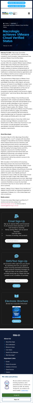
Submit (16, 246)
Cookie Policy (24, 390)
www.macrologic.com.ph (8, 203)
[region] (16, 388)
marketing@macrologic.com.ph (9, 205)
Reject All (16, 399)
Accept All (16, 395)
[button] (17, 3)
